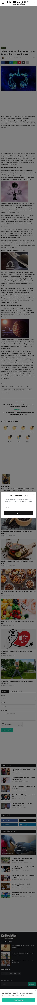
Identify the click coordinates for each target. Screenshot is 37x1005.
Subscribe (18, 513)
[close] (35, 991)
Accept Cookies (18, 1000)
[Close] (34, 494)
